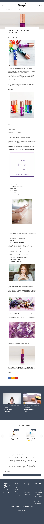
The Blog (38, 494)
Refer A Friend (38, 490)
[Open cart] (41, 5)
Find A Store (16, 493)
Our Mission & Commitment (38, 486)
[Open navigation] (2, 5)
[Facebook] (3, 492)
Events (16, 491)
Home (3, 9)
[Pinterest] (8, 492)
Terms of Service (27, 492)
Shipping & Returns (27, 488)
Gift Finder (17, 487)
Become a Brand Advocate (38, 504)
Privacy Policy (27, 494)
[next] (41, 436)
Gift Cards (17, 489)
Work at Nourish (38, 498)
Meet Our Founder (38, 488)
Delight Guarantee (27, 490)
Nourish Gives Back (38, 496)
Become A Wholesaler (38, 501)
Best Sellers (17, 485)
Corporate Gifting (16, 495)
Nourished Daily (7, 9)
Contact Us (27, 487)
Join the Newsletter (38, 492)
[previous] (3, 436)
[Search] (39, 5)
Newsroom (38, 499)
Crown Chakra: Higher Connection (17, 9)
